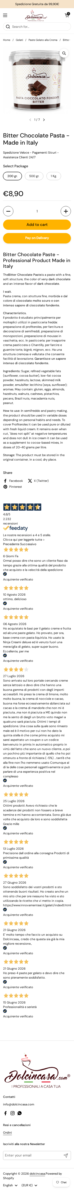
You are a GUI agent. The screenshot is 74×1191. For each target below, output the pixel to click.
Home (6, 40)
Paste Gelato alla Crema (43, 40)
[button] (67, 15)
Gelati (19, 40)
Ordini (7, 1133)
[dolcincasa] (36, 15)
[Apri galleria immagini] (63, 53)
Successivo (28, 544)
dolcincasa (37, 1174)
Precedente (11, 544)
